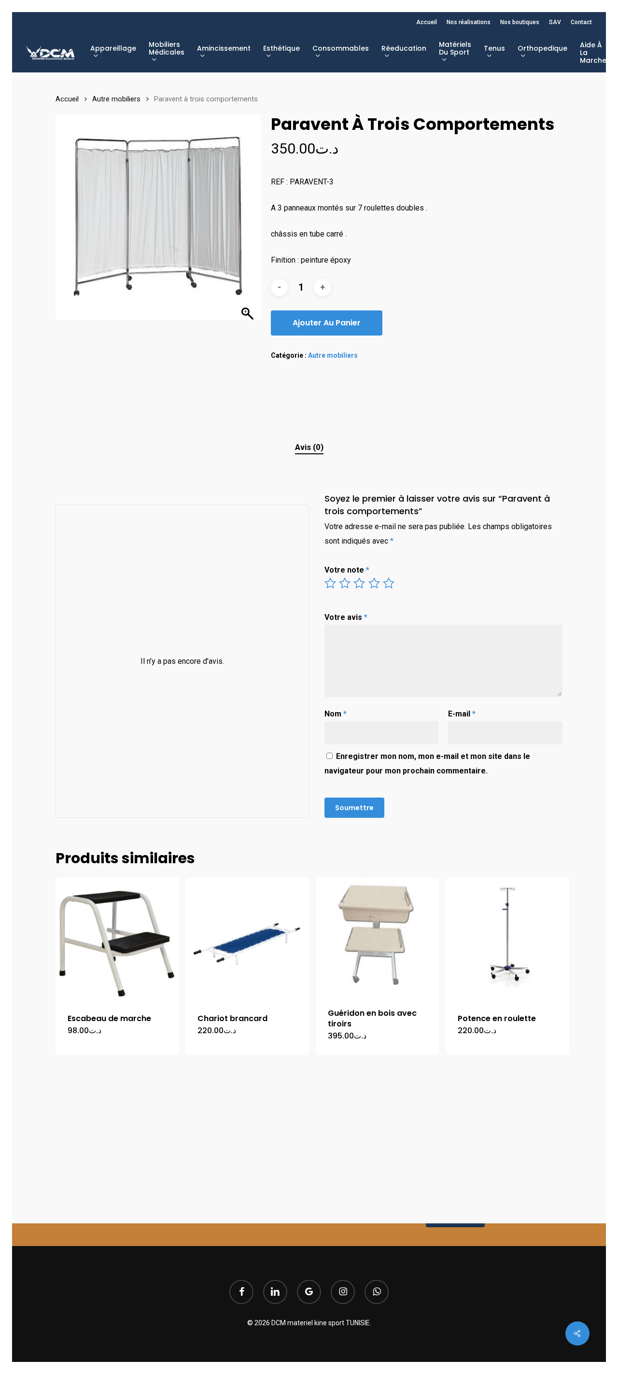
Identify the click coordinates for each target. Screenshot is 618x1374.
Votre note (346, 570)
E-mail (462, 713)
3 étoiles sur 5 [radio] (359, 583)
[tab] (309, 447)
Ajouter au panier (327, 322)
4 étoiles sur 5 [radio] (374, 583)
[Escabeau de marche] (117, 939)
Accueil (67, 99)
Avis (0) (309, 447)
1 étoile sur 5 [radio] (330, 583)
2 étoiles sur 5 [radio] (345, 583)
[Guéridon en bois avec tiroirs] (377, 936)
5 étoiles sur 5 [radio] (389, 583)
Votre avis (345, 617)
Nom (335, 713)
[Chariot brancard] (247, 939)
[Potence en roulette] (507, 939)
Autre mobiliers (116, 99)
